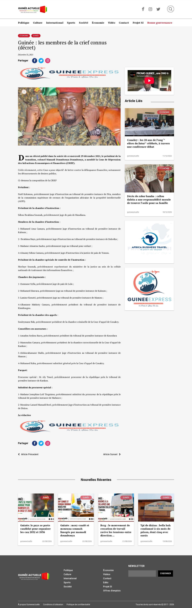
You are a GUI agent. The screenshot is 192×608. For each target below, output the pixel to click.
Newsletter (136, 565)
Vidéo (111, 22)
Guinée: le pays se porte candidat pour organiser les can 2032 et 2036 (35, 529)
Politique (23, 22)
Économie (98, 22)
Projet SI (138, 22)
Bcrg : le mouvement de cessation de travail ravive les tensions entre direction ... (115, 530)
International (54, 22)
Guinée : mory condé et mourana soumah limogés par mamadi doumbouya (74, 530)
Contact (124, 22)
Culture (37, 22)
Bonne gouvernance (159, 22)
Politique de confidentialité (78, 604)
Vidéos (106, 574)
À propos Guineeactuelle (29, 604)
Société (83, 22)
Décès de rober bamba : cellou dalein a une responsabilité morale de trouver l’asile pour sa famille (149, 199)
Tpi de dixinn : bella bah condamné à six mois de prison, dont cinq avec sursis (155, 530)
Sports (71, 22)
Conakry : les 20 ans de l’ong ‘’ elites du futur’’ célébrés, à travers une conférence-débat (148, 143)
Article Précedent (29, 454)
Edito (105, 582)
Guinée (36, 36)
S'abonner (165, 573)
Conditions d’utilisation (53, 604)
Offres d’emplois (112, 590)
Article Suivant (111, 454)
